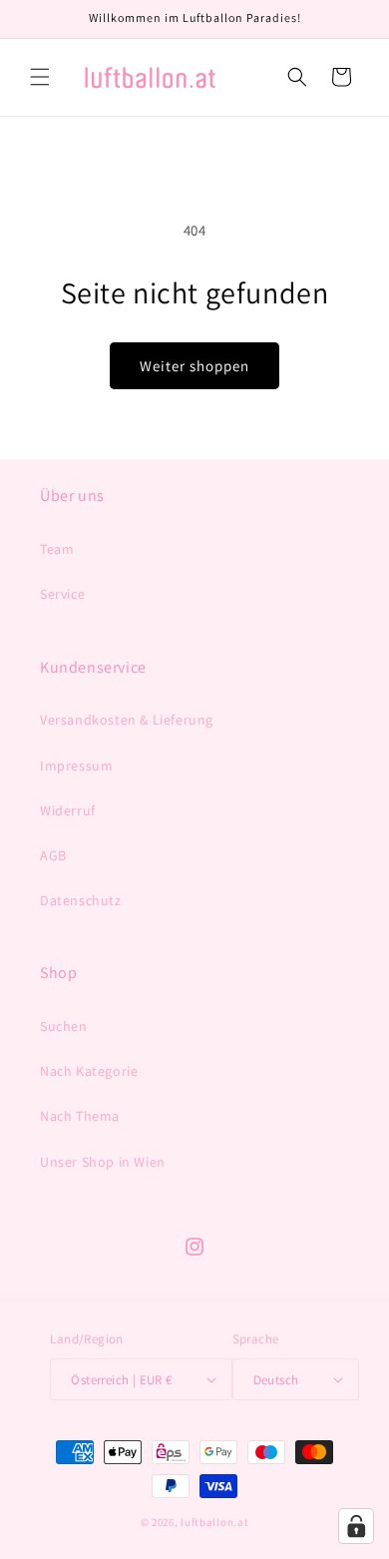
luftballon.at (214, 1522)
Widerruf (68, 810)
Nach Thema (80, 1116)
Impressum (76, 766)
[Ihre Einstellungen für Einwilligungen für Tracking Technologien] (356, 1526)
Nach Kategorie (89, 1071)
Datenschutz (81, 900)
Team (57, 549)
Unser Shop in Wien (103, 1162)
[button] (40, 77)
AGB (53, 855)
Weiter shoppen (194, 365)
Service (62, 594)
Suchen (64, 1026)
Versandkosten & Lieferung (126, 720)
